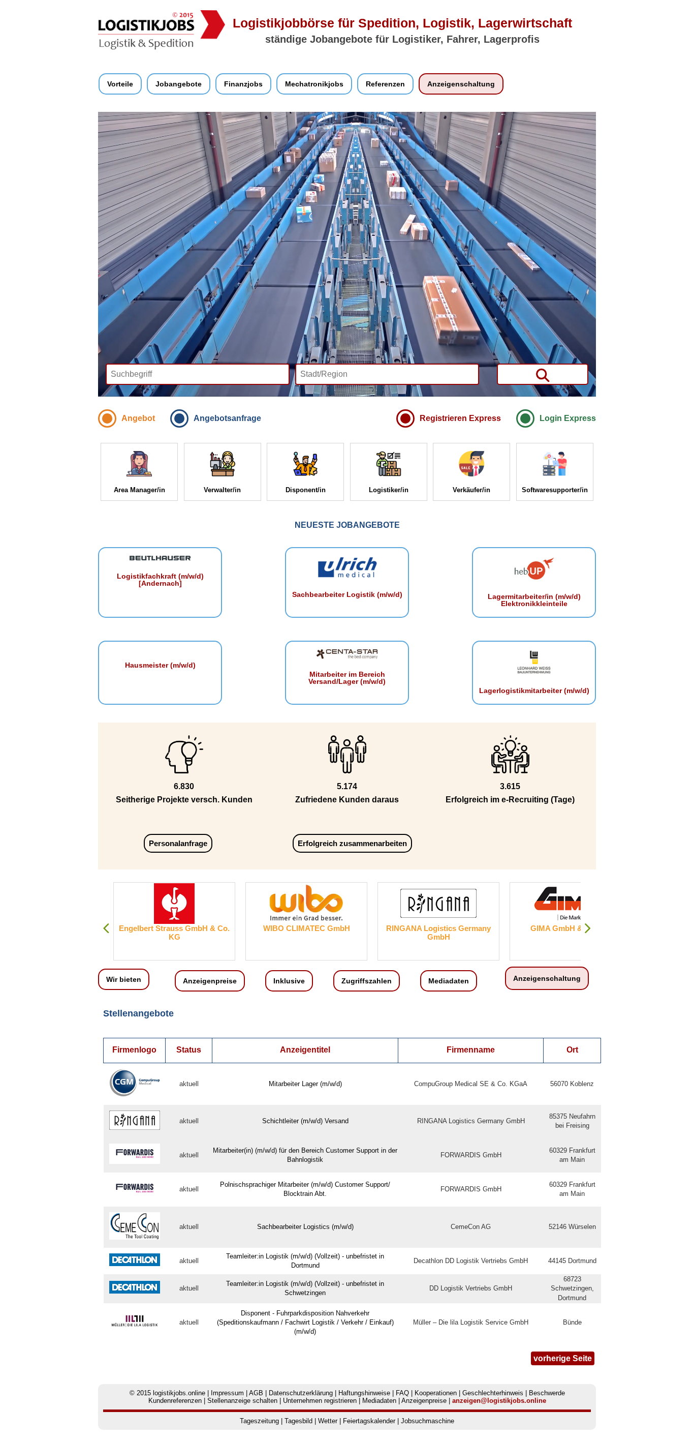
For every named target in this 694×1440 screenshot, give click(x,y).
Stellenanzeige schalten (242, 1400)
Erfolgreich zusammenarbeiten (352, 843)
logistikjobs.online (179, 1393)
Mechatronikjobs (314, 84)
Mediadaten (448, 981)
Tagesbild (298, 1421)
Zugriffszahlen (366, 981)
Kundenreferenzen (175, 1400)
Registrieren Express (460, 418)
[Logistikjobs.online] (161, 47)
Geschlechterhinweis (492, 1393)
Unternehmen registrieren (320, 1400)
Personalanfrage (178, 843)
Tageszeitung (259, 1421)
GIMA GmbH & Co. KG (524, 928)
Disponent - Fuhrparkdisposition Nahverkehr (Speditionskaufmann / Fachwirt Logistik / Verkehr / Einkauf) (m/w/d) (305, 1322)
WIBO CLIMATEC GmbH (259, 928)
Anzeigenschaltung (461, 84)
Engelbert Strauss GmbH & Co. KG (128, 932)
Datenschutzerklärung (301, 1393)
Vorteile (120, 84)
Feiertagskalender (369, 1421)
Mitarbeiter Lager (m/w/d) (305, 1084)
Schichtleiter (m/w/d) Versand (305, 1121)
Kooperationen (436, 1393)
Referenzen (385, 84)
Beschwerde (547, 1393)
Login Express (568, 418)
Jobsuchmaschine (427, 1421)
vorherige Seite (562, 1358)
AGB (256, 1393)
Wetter (327, 1421)
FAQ (402, 1393)
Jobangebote (178, 84)
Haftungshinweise (364, 1393)
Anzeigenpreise (210, 981)
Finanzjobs (243, 84)
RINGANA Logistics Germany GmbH (392, 932)
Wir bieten (123, 979)
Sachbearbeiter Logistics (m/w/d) (305, 1227)
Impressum (227, 1393)
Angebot (138, 418)
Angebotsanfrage (227, 418)
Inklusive (289, 981)
